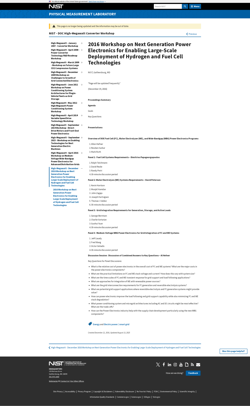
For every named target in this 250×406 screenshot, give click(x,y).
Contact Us (65, 381)
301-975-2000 (54, 377)
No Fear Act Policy (144, 391)
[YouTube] (181, 364)
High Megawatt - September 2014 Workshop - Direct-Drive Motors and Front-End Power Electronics (65, 129)
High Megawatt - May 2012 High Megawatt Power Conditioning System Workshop (64, 107)
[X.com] (158, 364)
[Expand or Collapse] (82, 43)
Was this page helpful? (233, 351)
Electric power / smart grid (116, 324)
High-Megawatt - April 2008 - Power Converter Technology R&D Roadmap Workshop (65, 54)
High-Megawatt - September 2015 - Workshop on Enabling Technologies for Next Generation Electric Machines (65, 143)
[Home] (56, 6)
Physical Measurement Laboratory (82, 14)
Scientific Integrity (187, 391)
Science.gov (136, 397)
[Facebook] (164, 364)
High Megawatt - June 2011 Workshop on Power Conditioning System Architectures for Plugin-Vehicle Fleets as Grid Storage (64, 91)
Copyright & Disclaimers (103, 391)
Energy (96, 324)
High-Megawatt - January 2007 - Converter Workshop (64, 44)
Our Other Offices (77, 381)
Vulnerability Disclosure (124, 391)
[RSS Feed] (192, 364)
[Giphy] (187, 364)
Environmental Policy (168, 391)
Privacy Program (84, 391)
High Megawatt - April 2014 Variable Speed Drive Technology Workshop (64, 118)
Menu (196, 6)
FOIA (156, 391)
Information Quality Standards (102, 397)
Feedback (193, 373)
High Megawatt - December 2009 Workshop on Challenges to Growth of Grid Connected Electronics (64, 76)
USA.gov (147, 397)
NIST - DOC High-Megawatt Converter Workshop (81, 33)
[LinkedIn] (169, 364)
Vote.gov (156, 397)
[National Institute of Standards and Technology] (67, 363)
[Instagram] (175, 364)
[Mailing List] (198, 364)
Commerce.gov (123, 397)
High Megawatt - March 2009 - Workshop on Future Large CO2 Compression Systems (65, 65)
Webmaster (53, 381)
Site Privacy (58, 391)
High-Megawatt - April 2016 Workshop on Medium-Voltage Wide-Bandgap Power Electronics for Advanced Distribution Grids (65, 158)
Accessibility (70, 391)
